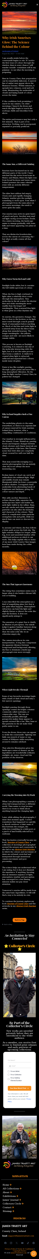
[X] (17, 1243)
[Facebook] (5, 1243)
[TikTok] (28, 1243)
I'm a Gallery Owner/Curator (16, 1079)
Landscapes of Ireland (10, 51)
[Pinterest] (33, 1243)
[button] (37, 4)
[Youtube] (22, 1243)
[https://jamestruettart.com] (14, 4)
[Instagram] (11, 1243)
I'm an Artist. (15, 1071)
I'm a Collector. (16, 1075)
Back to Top (19, 920)
